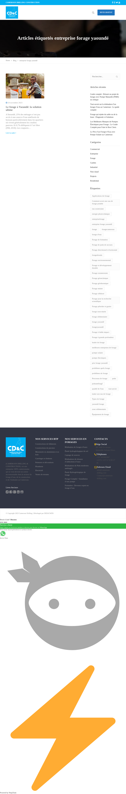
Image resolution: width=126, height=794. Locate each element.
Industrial (93, 167)
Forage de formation (100, 240)
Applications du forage (101, 196)
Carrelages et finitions (43, 458)
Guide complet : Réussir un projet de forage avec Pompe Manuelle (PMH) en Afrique (104, 97)
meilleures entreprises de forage (104, 348)
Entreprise (94, 154)
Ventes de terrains (42, 474)
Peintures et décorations (44, 462)
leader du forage (98, 342)
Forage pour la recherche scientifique (101, 300)
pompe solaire (97, 353)
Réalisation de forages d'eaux (76, 447)
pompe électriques (99, 358)
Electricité (39, 470)
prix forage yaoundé (100, 363)
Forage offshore (98, 294)
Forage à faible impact (100, 332)
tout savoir (113, 389)
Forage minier (97, 289)
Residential (94, 181)
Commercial (95, 149)
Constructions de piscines (45, 448)
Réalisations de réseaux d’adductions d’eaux (74, 460)
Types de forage (98, 399)
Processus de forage (99, 378)
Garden (93, 163)
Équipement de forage (100, 414)
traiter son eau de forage (101, 394)
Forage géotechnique (100, 278)
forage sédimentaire (99, 317)
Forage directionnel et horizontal (104, 250)
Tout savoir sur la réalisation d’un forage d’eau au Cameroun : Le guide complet (104, 107)
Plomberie (39, 466)
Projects (93, 176)
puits (114, 378)
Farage (92, 158)
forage (94, 229)
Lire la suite (10, 133)
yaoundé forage (98, 404)
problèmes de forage (100, 373)
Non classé (94, 172)
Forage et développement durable (101, 266)
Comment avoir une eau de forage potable (102, 202)
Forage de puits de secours (102, 245)
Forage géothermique (100, 283)
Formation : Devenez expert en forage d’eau (77, 486)
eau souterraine (98, 209)
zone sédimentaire (99, 409)
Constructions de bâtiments (45, 444)
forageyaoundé (98, 327)
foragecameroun (108, 229)
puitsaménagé (97, 384)
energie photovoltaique (101, 214)
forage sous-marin (99, 312)
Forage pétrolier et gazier (101, 306)
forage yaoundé (98, 322)
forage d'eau (97, 235)
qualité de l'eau (98, 389)
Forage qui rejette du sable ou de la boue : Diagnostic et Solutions (103, 115)
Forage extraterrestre (100, 273)
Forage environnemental (101, 260)
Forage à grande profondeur (103, 337)
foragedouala (97, 255)
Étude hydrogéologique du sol (76, 451)
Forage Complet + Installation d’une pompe (76, 480)
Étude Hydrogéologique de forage (75, 473)
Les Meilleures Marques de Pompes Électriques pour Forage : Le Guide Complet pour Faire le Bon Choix (104, 124)
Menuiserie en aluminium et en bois (47, 453)
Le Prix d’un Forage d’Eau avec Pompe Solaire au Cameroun (102, 133)
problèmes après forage (101, 368)
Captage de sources (72, 455)
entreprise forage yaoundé (102, 224)
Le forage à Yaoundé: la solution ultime (23, 108)
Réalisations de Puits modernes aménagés (77, 467)
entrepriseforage (98, 219)
